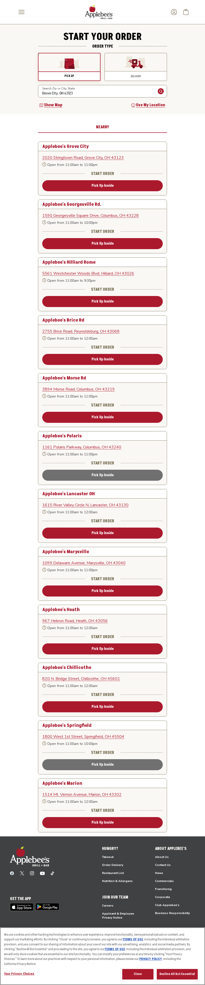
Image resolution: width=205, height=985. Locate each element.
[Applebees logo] (99, 12)
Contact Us (163, 865)
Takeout (108, 857)
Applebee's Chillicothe (66, 667)
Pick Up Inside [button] (103, 185)
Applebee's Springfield (67, 725)
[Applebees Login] (174, 12)
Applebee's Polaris (62, 435)
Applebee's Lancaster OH (68, 493)
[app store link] (22, 907)
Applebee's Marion (62, 783)
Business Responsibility (172, 913)
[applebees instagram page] (32, 873)
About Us (162, 857)
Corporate (162, 897)
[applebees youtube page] (42, 873)
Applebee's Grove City (65, 146)
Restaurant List (113, 873)
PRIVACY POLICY (150, 959)
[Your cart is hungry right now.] (186, 12)
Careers (108, 906)
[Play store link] (47, 906)
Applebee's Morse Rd (64, 377)
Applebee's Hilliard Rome (69, 262)
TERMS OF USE (132, 939)
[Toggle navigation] (21, 12)
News (159, 873)
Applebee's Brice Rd (63, 320)
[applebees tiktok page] (52, 873)
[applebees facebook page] (12, 873)
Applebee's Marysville (65, 551)
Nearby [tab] (102, 127)
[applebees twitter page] (22, 873)
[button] (69, 67)
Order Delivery (112, 865)
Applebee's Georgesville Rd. (71, 204)
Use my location (150, 105)
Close (138, 974)
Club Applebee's (167, 905)
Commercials (164, 881)
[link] (102, 157)
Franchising (163, 889)
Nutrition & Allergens (117, 881)
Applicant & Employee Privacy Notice (118, 916)
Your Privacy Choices (19, 973)
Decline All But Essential (177, 974)
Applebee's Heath (61, 609)
